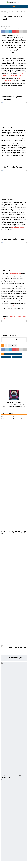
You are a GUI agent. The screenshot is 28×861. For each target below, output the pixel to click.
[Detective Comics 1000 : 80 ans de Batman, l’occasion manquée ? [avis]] (4, 647)
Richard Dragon (11, 305)
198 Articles (18, 402)
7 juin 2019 (12, 419)
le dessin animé (14, 273)
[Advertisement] (14, 374)
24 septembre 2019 (7, 23)
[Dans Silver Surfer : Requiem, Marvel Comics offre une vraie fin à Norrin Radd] (4, 586)
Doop (17, 419)
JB (13, 23)
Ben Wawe (18, 649)
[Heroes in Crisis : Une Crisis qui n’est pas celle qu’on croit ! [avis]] (4, 472)
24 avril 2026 (12, 535)
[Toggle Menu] (14, 6)
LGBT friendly (16, 354)
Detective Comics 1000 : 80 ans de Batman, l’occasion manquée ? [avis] (17, 646)
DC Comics (7, 354)
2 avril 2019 (12, 649)
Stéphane (19, 535)
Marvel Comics (6, 356)
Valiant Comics (17, 356)
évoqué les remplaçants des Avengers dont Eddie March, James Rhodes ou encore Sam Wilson (13, 75)
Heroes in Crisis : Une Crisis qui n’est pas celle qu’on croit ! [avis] (17, 417)
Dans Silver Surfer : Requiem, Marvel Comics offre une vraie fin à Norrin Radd (17, 533)
